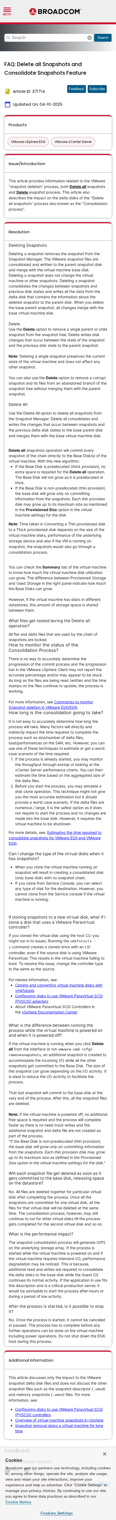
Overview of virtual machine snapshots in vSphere (59, 1420)
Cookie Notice (18, 1502)
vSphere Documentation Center (49, 1012)
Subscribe (97, 89)
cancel (89, 37)
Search (102, 38)
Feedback (76, 89)
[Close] (104, 1454)
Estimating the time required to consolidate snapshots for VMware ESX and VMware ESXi (55, 837)
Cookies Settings (56, 1513)
